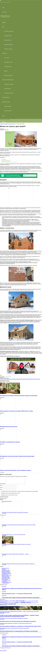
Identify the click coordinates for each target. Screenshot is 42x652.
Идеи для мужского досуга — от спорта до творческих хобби (13, 534)
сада (19, 602)
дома (22, 600)
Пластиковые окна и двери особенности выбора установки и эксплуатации (18, 395)
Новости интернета (7, 110)
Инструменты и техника (6, 573)
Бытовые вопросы (7, 106)
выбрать (14, 600)
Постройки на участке (8, 48)
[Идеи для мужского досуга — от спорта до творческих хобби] (7, 533)
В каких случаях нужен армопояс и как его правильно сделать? (15, 470)
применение (13, 602)
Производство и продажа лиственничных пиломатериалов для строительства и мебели (18, 524)
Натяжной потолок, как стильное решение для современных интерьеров (18, 621)
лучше (34, 600)
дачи (20, 600)
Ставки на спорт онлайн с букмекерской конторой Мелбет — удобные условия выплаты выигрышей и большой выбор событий (19, 616)
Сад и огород (6, 57)
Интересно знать (6, 101)
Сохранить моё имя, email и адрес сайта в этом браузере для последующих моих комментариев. (19, 491)
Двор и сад (4, 53)
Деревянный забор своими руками (8, 426)
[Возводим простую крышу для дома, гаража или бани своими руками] (10, 454)
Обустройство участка (8, 62)
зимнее (4, 376)
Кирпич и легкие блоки (6, 160)
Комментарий (3, 483)
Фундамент (4, 159)
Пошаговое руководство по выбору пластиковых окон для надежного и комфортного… (18, 563)
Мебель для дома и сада (6, 575)
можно (7, 376)
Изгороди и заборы (7, 66)
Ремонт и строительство (8, 79)
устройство (6, 603)
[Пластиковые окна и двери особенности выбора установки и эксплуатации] (10, 393)
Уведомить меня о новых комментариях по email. (10, 493)
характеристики (12, 603)
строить (9, 376)
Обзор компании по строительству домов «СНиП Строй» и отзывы (16, 411)
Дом (3, 26)
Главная (1, 123)
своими (23, 602)
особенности (3, 602)
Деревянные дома (5, 161)
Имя (1, 485)
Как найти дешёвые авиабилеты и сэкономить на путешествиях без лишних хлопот (20, 626)
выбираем (10, 600)
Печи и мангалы (5, 97)
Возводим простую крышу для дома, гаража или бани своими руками (17, 456)
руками (16, 602)
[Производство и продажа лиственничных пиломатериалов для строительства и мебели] (7, 523)
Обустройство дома (8, 35)
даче (17, 600)
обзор (37, 600)
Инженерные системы (8, 44)
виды (6, 600)
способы (32, 602)
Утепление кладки (34, 261)
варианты (2, 600)
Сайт (1, 489)
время (1, 376)
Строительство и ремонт (8, 31)
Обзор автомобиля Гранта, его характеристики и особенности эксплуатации (19, 631)
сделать (28, 602)
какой (32, 600)
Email (1, 487)
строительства (36, 602)
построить (9, 602)
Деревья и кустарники (8, 75)
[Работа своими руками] (4, 2)
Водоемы (4, 569)
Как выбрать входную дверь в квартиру (10, 441)
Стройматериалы (7, 88)
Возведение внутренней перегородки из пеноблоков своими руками (15, 512)
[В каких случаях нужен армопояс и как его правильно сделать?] (10, 468)
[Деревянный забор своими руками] (7, 424)
